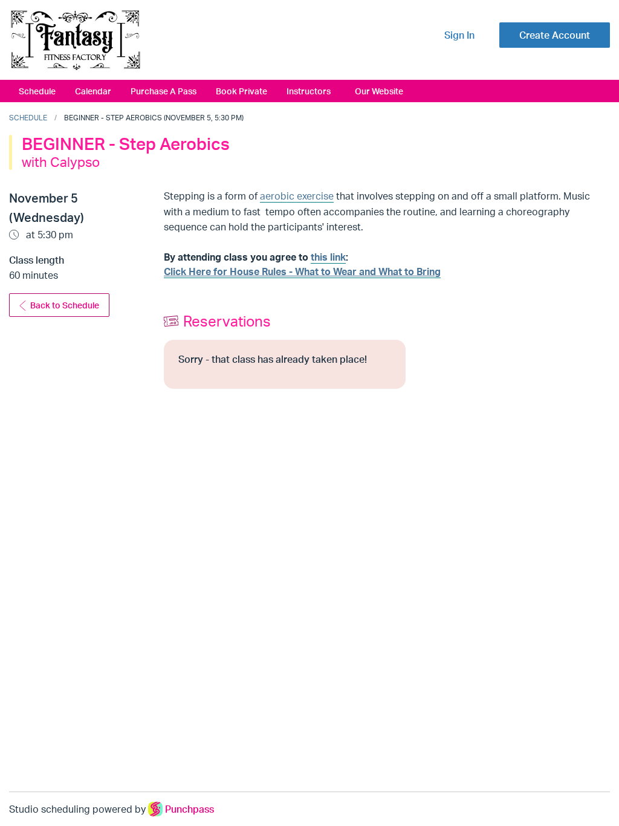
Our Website (379, 90)
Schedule (37, 90)
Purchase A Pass (163, 90)
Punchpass (189, 809)
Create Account (554, 35)
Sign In (459, 35)
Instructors (309, 90)
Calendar (93, 90)
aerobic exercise (297, 196)
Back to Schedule (64, 305)
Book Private (241, 90)
